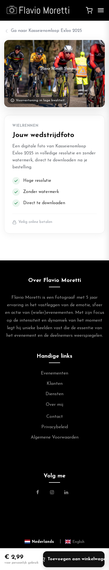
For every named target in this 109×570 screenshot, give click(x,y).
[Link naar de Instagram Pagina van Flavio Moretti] (52, 493)
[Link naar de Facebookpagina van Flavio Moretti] (41, 493)
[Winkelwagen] (89, 10)
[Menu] (101, 10)
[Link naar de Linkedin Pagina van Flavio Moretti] (66, 493)
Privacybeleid (54, 427)
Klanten (55, 383)
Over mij (54, 404)
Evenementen (54, 373)
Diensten (54, 394)
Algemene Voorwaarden (55, 437)
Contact (54, 416)
